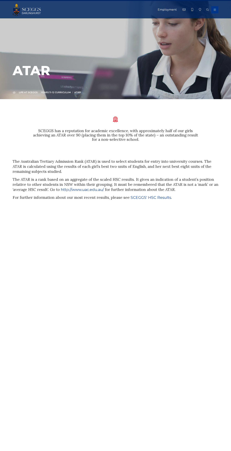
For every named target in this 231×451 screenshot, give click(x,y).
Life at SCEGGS (28, 92)
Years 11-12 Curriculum (56, 92)
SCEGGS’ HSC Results (151, 197)
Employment (167, 9)
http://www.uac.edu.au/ (82, 189)
